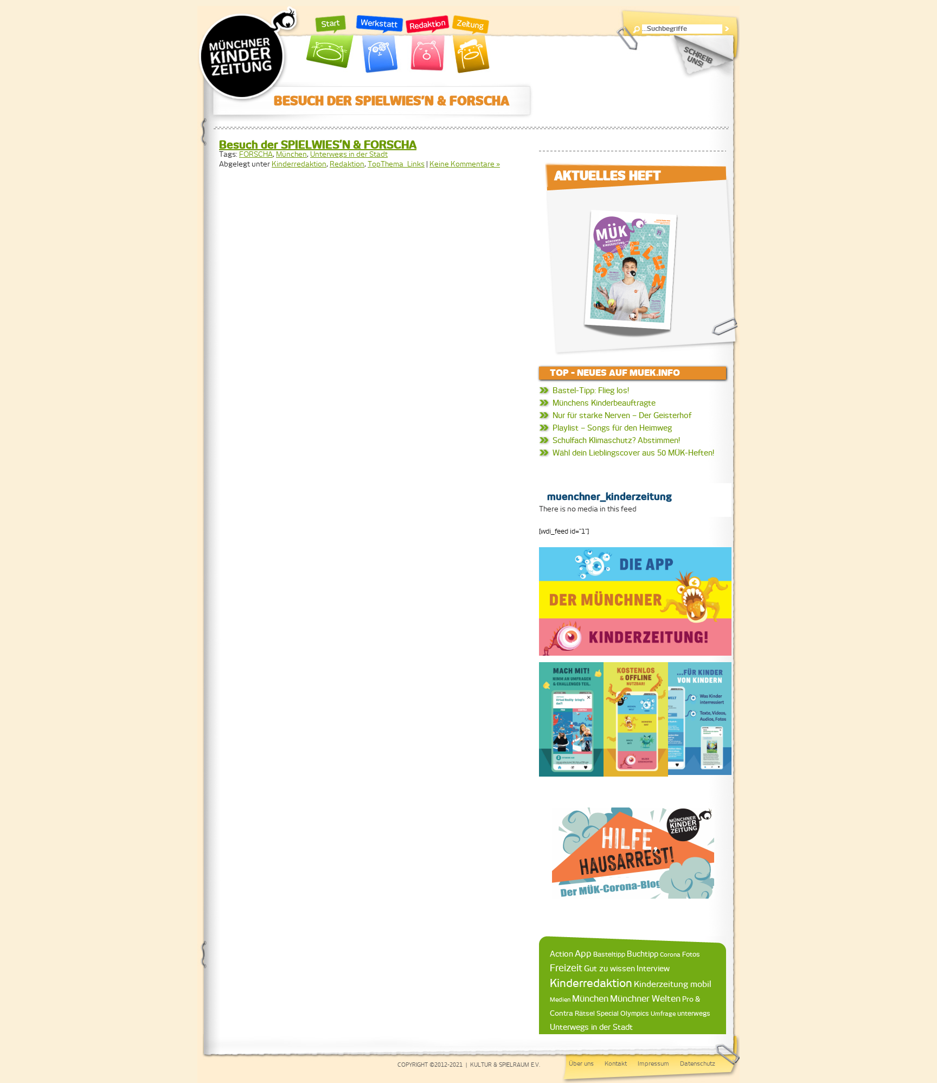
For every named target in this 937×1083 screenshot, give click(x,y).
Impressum (653, 1063)
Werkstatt (380, 44)
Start (330, 44)
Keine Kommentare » (464, 164)
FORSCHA (256, 154)
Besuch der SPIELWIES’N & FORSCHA (317, 144)
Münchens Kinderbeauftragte (604, 403)
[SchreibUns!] (701, 57)
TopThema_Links (396, 164)
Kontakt (616, 1063)
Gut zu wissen (609, 968)
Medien (560, 999)
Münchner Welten (645, 999)
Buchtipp (642, 953)
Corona (670, 954)
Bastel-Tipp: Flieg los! (591, 390)
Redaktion (428, 44)
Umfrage (663, 1013)
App (583, 953)
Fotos (691, 954)
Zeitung (471, 44)
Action (561, 954)
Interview (653, 968)
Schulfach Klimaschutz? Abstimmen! (616, 440)
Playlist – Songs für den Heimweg (612, 428)
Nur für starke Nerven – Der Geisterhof (622, 415)
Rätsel (585, 1013)
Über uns (581, 1063)
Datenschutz (697, 1063)
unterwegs (693, 1013)
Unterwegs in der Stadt (349, 154)
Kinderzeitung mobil (672, 984)
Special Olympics (622, 1013)
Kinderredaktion (299, 164)
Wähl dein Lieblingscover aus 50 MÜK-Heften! (633, 452)
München (291, 154)
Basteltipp (609, 954)
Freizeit (566, 968)
